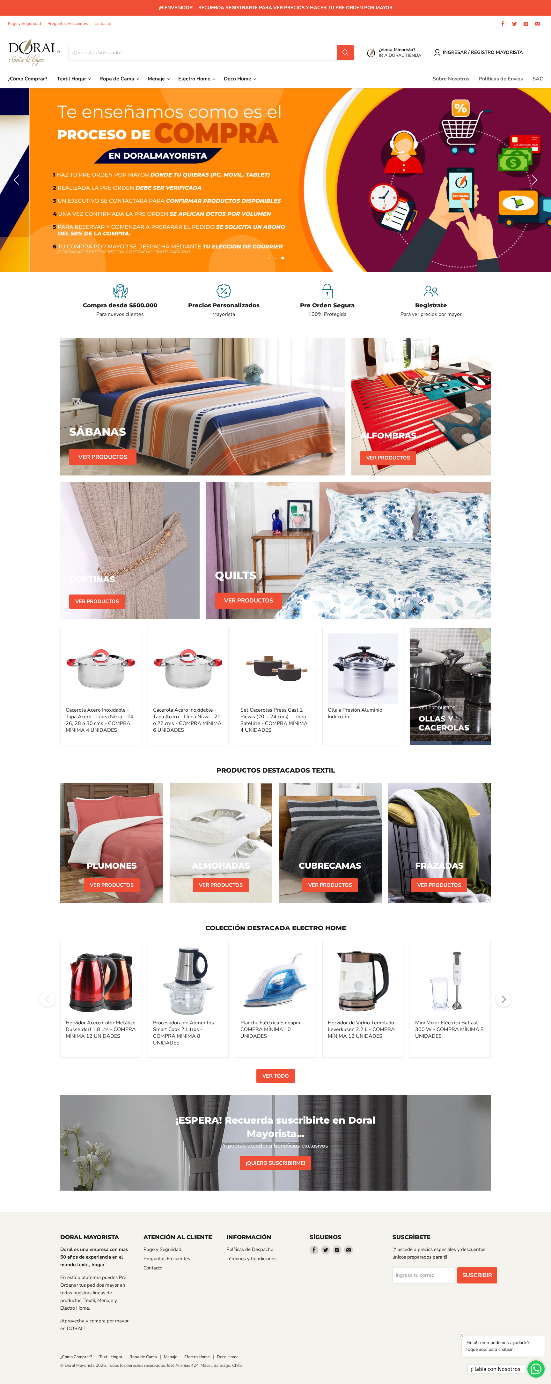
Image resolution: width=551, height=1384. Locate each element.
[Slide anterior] (17, 180)
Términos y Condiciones (251, 1259)
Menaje (157, 78)
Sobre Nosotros (451, 78)
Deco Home (238, 78)
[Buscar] (345, 52)
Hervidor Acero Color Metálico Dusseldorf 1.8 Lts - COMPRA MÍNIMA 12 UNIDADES (101, 1030)
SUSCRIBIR (477, 1275)
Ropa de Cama (117, 78)
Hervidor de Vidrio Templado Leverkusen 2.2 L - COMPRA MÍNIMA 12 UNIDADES (361, 1030)
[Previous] (47, 999)
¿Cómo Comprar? (27, 78)
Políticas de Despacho (249, 1249)
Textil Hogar (72, 78)
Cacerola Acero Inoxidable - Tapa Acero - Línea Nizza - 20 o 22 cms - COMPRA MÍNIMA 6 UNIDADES (187, 720)
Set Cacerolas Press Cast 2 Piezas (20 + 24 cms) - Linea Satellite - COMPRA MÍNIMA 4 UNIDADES (274, 720)
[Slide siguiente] (533, 180)
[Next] (503, 999)
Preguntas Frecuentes (68, 23)
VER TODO (275, 1076)
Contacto (102, 23)
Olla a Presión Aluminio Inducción (355, 714)
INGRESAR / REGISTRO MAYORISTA (483, 52)
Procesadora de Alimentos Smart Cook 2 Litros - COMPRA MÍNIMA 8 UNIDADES (183, 1033)
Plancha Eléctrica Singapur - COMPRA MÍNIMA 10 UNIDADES (272, 1030)
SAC (538, 78)
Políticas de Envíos (501, 78)
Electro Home (195, 78)
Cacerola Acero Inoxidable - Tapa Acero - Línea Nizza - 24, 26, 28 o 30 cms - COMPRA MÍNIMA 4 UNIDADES (100, 720)
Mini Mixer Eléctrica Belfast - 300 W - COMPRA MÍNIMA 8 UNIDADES (449, 1030)
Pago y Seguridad (24, 23)
